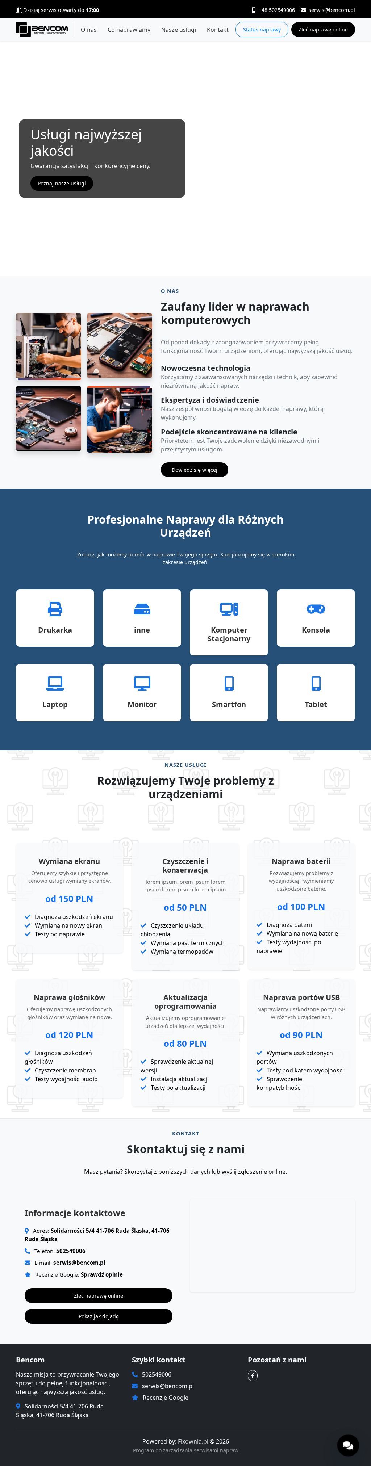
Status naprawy (262, 29)
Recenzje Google (165, 1398)
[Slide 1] (179, 266)
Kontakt (218, 30)
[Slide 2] (192, 266)
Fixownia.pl (194, 1441)
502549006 (71, 1251)
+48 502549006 (277, 10)
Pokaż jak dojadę (99, 1316)
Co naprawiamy (129, 30)
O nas (89, 30)
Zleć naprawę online (323, 29)
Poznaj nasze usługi (62, 183)
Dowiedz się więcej (194, 469)
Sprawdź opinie (102, 1274)
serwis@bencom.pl (332, 10)
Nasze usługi (178, 30)
